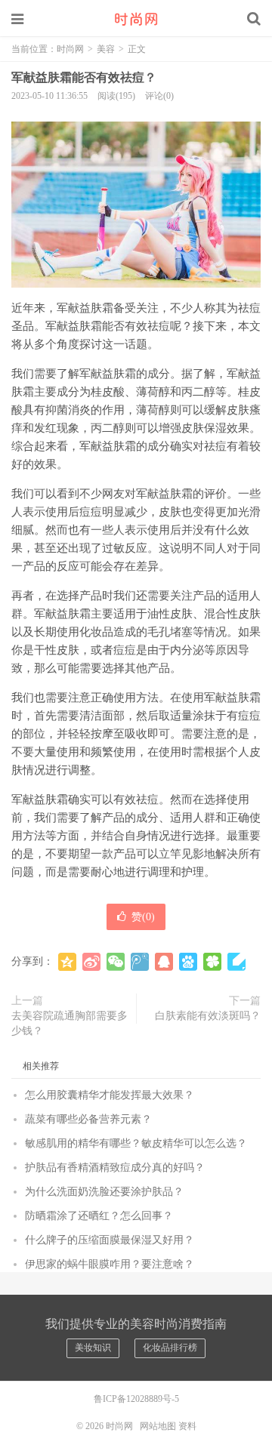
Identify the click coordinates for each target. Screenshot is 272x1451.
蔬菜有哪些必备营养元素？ (88, 1119)
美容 (106, 49)
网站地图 (158, 1426)
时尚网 (136, 18)
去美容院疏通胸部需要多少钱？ (69, 1023)
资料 (187, 1426)
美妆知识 (93, 1347)
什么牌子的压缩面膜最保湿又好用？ (109, 1240)
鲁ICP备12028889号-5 (136, 1399)
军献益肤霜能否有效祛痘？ (83, 77)
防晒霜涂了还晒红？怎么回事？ (99, 1215)
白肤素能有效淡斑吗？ (208, 1015)
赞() (143, 917)
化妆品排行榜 (170, 1347)
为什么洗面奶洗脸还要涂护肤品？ (104, 1191)
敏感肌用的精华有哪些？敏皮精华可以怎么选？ (136, 1143)
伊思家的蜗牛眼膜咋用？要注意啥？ (109, 1264)
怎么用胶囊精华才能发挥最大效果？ (109, 1095)
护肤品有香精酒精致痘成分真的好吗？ (115, 1167)
